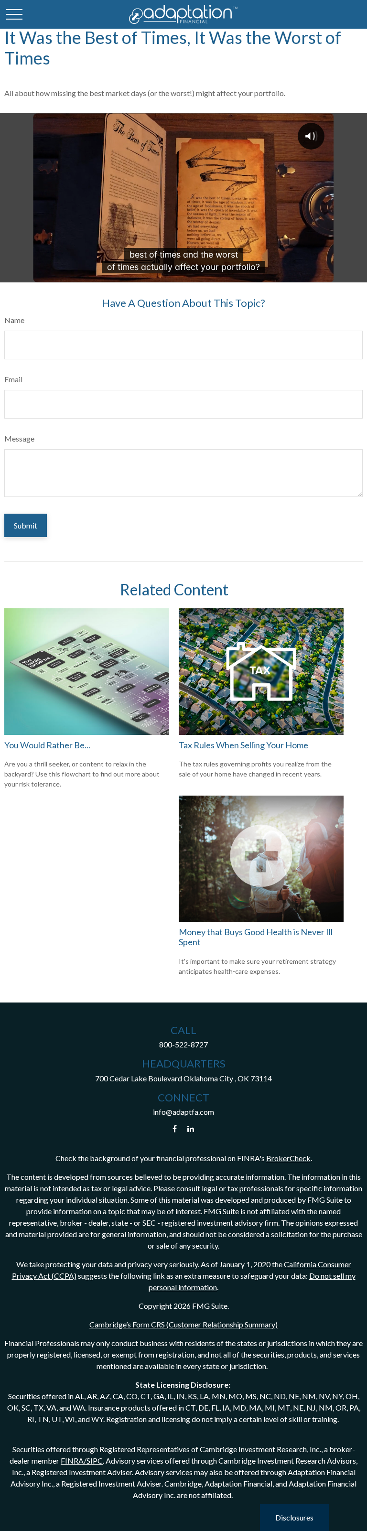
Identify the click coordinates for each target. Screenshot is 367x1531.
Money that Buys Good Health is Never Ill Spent (256, 937)
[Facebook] (174, 1128)
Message (19, 438)
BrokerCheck (288, 1158)
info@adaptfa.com (183, 1111)
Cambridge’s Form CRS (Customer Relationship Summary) (183, 1324)
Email (13, 379)
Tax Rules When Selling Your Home (243, 745)
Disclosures (294, 1517)
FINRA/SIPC (82, 1460)
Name (14, 319)
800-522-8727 (183, 1044)
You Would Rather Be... (47, 745)
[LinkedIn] (190, 1128)
